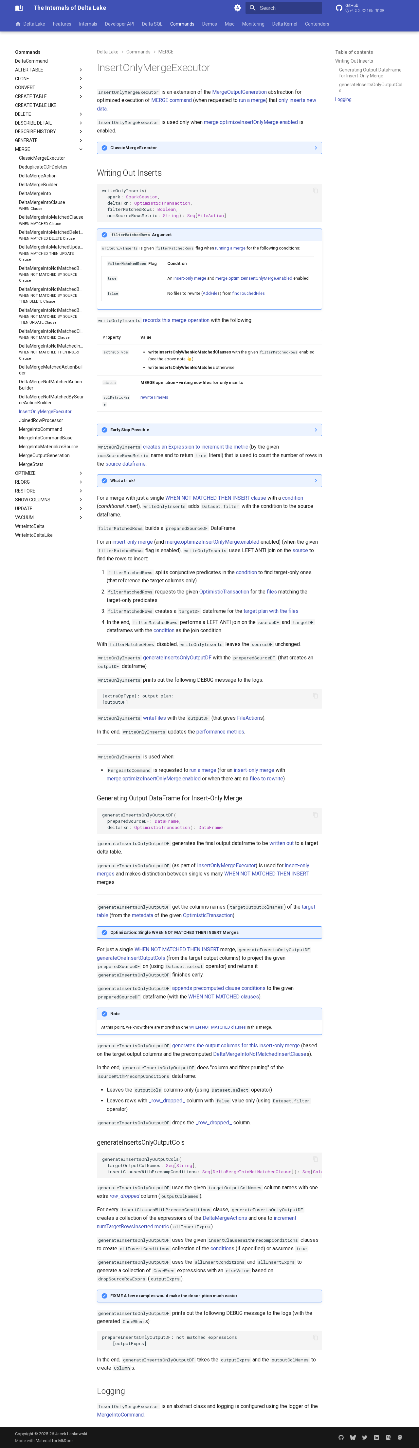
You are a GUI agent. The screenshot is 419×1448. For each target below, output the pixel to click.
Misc (229, 24)
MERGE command (171, 100)
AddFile (210, 293)
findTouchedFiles (248, 293)
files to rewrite (266, 778)
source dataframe (125, 464)
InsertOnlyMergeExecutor (226, 865)
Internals (88, 24)
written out (281, 843)
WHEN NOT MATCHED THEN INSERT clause (215, 498)
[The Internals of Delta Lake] (19, 7)
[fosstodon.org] (400, 1437)
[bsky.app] (353, 1437)
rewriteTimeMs (154, 397)
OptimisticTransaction (224, 592)
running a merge (230, 248)
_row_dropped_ (167, 1100)
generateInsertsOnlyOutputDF (177, 657)
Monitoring (253, 24)
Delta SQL (152, 24)
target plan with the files (271, 611)
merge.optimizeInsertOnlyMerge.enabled (251, 122)
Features (62, 24)
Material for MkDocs (55, 1440)
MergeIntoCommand (120, 1415)
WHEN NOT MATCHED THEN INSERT (266, 874)
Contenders (317, 24)
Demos (209, 24)
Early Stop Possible (129, 429)
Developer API (119, 24)
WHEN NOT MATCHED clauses (223, 997)
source (300, 550)
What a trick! (122, 480)
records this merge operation (176, 320)
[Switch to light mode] (237, 7)
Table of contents (354, 52)
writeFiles (154, 718)
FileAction (248, 718)
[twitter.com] (364, 1437)
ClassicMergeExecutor (133, 147)
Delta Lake (34, 24)
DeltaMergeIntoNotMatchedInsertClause (259, 1054)
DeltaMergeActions (225, 1218)
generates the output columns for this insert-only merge (236, 1045)
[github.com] (341, 1437)
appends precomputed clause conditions (218, 988)
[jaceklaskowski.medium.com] (388, 1437)
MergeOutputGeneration (239, 92)
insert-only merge (189, 278)
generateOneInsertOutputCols (131, 958)
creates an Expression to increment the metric (195, 447)
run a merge (252, 100)
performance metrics (220, 732)
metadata (142, 915)
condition (292, 498)
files (272, 592)
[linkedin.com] (376, 1437)
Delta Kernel (284, 24)
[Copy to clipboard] (315, 190)
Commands (182, 24)
